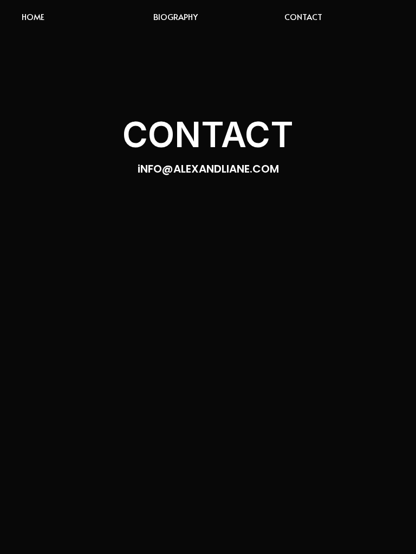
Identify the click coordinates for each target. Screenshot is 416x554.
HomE (33, 16)
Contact (303, 16)
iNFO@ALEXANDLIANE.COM (208, 168)
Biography (175, 16)
